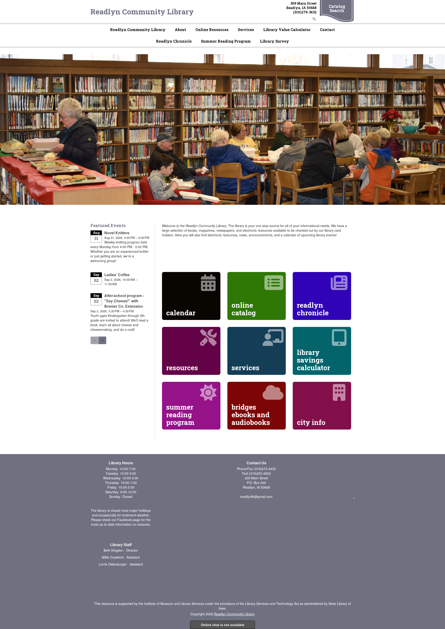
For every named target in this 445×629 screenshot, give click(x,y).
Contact (327, 29)
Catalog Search (337, 8)
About (180, 29)
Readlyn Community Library (142, 11)
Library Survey (274, 41)
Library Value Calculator (287, 29)
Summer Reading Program (226, 41)
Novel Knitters (116, 232)
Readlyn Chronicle (174, 41)
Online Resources (212, 29)
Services (246, 29)
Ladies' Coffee (117, 274)
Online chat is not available (222, 625)
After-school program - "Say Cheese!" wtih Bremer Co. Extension (124, 301)
